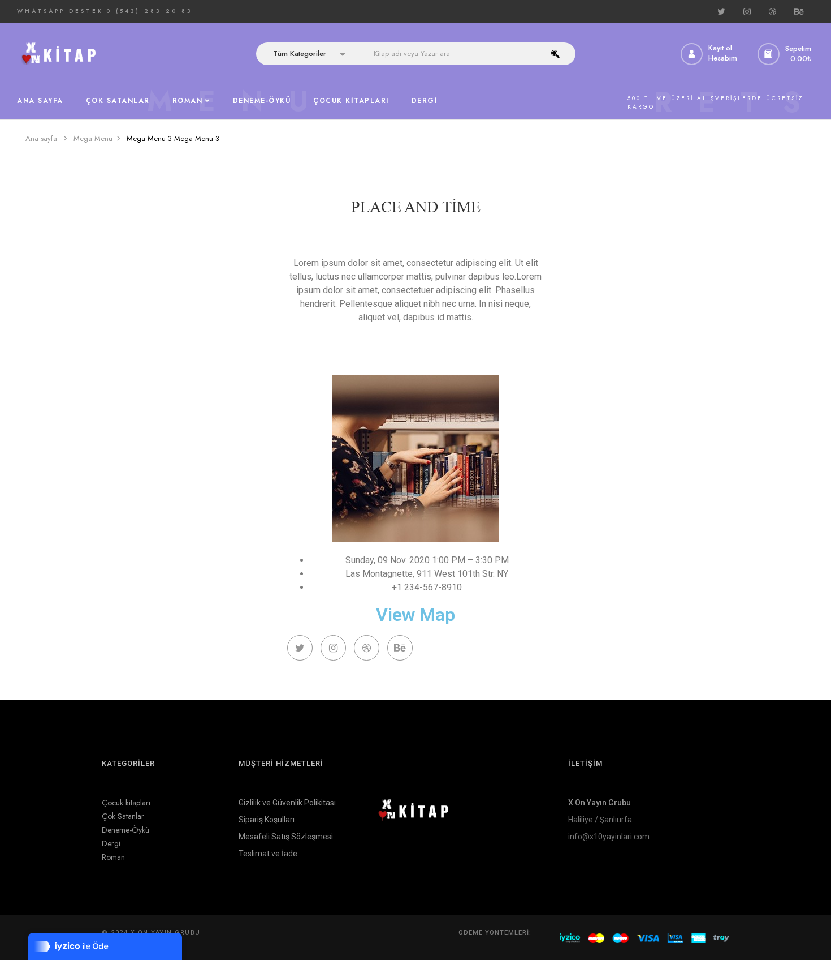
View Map (415, 614)
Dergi (111, 843)
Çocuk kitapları (126, 802)
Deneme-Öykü (125, 829)
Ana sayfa (41, 138)
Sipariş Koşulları (267, 819)
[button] (786, 54)
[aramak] (555, 53)
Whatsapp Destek (60, 11)
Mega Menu (92, 138)
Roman (113, 857)
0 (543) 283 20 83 (149, 11)
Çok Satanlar (123, 816)
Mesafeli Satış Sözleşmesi (286, 836)
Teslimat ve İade (268, 853)
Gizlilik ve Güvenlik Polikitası (287, 802)
